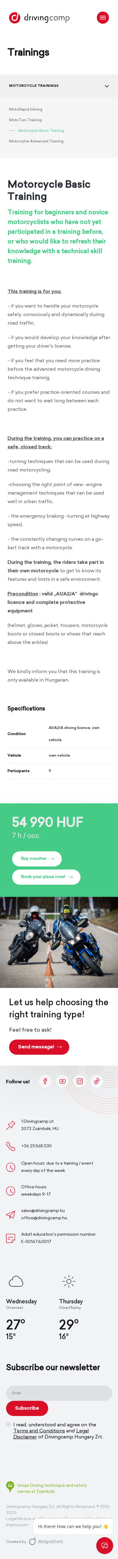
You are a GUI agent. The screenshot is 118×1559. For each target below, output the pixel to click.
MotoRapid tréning (25, 109)
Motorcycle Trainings (34, 85)
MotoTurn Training (25, 120)
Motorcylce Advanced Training (36, 141)
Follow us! (18, 1082)
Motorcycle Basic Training (41, 131)
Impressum (17, 1525)
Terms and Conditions (39, 1431)
